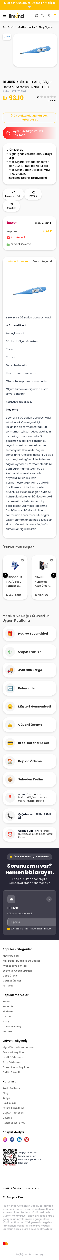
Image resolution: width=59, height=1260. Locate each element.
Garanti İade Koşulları (16, 1067)
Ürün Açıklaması (17, 261)
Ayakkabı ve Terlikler (15, 965)
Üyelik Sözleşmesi (13, 1057)
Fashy (6, 1021)
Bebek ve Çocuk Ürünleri (17, 970)
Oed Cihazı (32, 1188)
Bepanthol (9, 1006)
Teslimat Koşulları (13, 1052)
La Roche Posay (12, 1026)
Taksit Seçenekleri (44, 261)
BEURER (9, 81)
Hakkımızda (10, 1103)
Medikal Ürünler (26, 27)
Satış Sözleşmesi (12, 1062)
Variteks (7, 1031)
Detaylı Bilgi (39, 178)
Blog (5, 1093)
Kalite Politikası (11, 1088)
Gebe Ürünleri (11, 975)
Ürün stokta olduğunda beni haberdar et (29, 118)
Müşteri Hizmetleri (13, 1113)
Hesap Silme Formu (14, 1123)
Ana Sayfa (8, 27)
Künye (6, 1098)
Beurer (6, 1001)
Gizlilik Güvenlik (12, 1072)
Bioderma (8, 1011)
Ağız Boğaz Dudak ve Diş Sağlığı (21, 960)
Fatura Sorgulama (13, 1108)
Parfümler (8, 985)
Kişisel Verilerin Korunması (18, 1047)
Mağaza (7, 1118)
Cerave (7, 1016)
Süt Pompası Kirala (14, 1197)
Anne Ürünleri (11, 955)
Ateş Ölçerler (46, 27)
